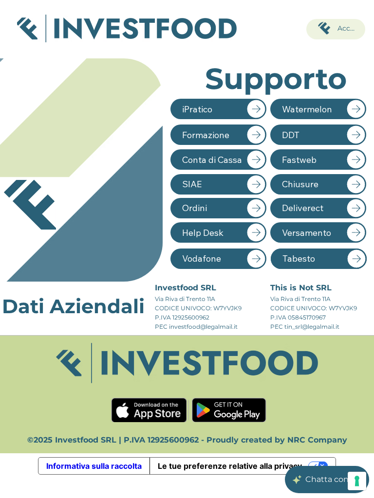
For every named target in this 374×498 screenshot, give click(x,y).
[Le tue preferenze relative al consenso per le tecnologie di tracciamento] (357, 481)
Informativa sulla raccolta (94, 466)
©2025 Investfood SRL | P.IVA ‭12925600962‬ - (116, 440)
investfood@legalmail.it (203, 326)
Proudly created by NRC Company (276, 440)
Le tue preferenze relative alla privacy (230, 466)
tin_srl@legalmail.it (311, 326)
